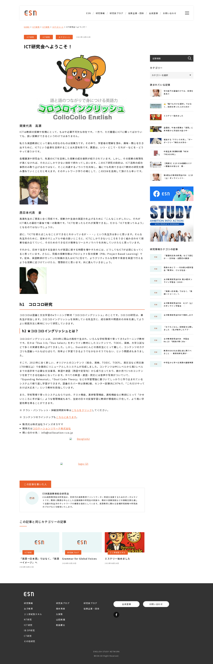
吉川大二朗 (116, 44)
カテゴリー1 (57, 27)
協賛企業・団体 (136, 13)
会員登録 (153, 13)
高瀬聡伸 (116, 24)
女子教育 (28, 608)
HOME (27, 27)
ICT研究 (100, 24)
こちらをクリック (82, 410)
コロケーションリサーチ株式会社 (52, 428)
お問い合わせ (169, 13)
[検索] (190, 58)
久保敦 (116, 19)
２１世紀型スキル (100, 39)
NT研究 (100, 19)
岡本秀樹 (60, 608)
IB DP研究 (100, 29)
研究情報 (100, 13)
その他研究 (100, 44)
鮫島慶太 (116, 29)
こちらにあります (66, 417)
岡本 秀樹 (116, 39)
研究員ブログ (116, 13)
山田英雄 (116, 34)
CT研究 (100, 34)
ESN (88, 13)
